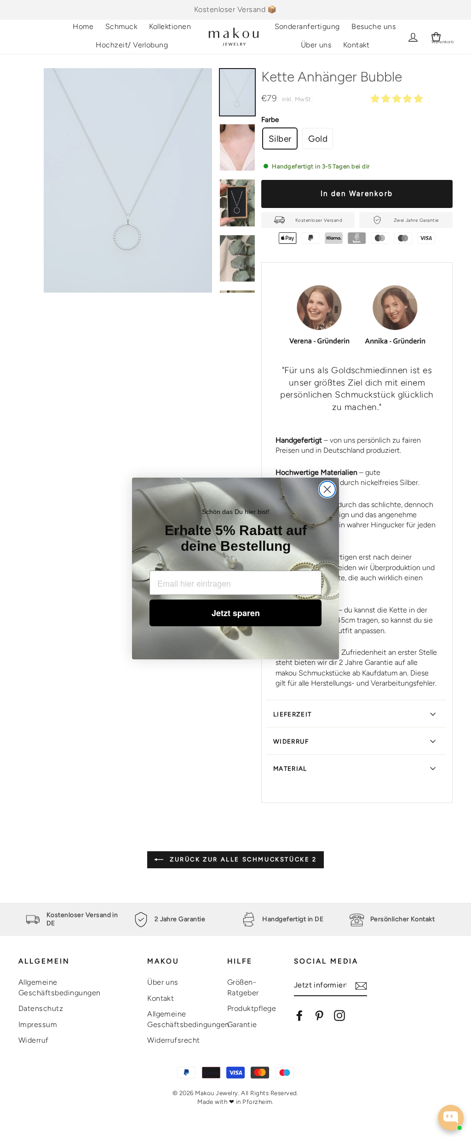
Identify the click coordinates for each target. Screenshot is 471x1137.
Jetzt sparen (236, 613)
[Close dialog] (327, 489)
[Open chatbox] (451, 1118)
